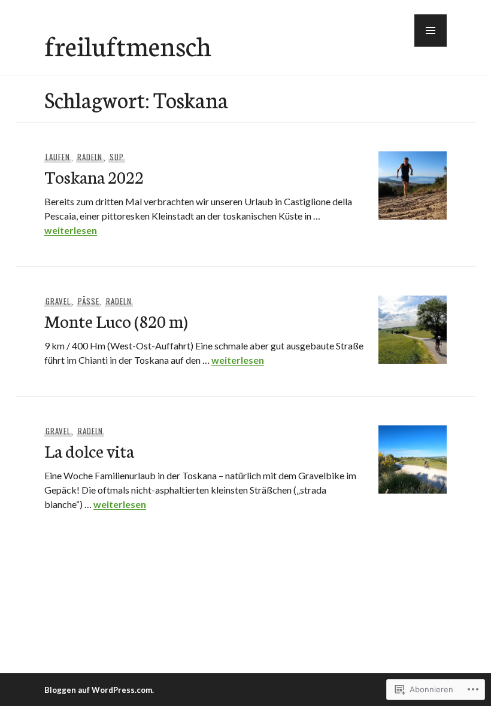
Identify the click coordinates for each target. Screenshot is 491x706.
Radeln (90, 157)
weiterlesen (70, 230)
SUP (117, 157)
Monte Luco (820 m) (116, 320)
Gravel (58, 301)
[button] (430, 30)
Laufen (58, 157)
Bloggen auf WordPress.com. (99, 690)
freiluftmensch (127, 44)
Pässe (88, 301)
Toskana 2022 (94, 176)
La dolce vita (89, 450)
